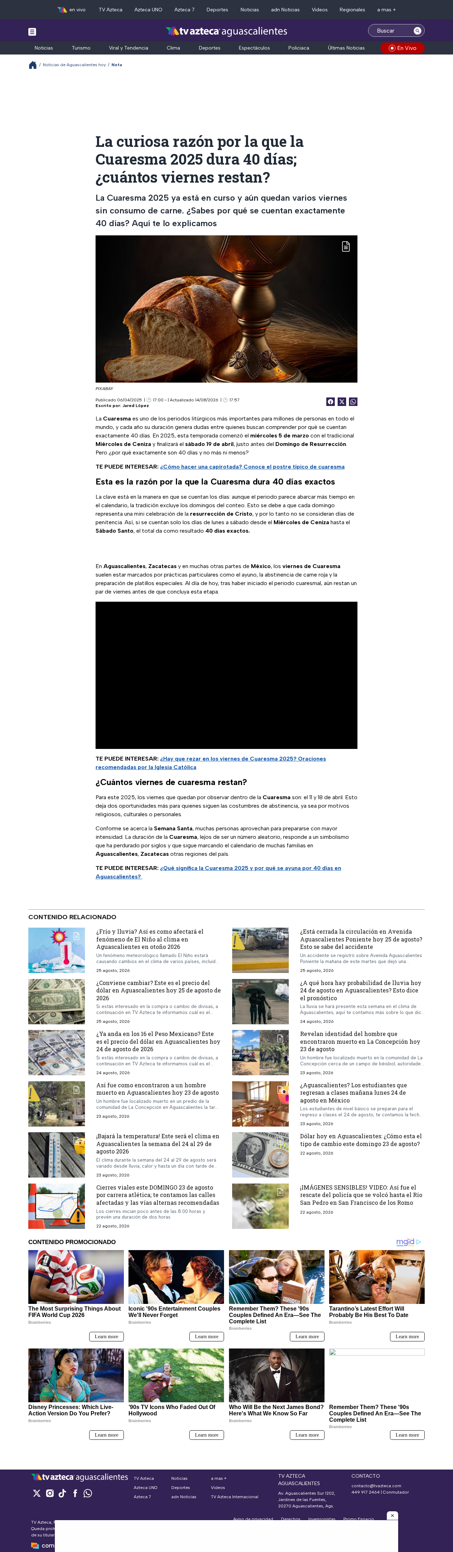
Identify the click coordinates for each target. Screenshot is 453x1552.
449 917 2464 (365, 1492)
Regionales (352, 10)
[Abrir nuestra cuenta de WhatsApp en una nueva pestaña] (88, 1493)
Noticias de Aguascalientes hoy (74, 64)
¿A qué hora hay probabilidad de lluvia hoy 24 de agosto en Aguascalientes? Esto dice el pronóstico (361, 990)
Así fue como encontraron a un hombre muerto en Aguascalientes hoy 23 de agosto (157, 1088)
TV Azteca (110, 10)
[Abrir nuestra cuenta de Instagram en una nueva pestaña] (49, 1493)
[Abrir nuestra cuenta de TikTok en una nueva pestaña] (62, 1493)
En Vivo (407, 48)
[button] (392, 1515)
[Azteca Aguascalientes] (226, 31)
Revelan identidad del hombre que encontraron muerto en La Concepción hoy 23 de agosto (360, 1041)
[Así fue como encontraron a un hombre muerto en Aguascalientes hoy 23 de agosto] (56, 1104)
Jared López (135, 405)
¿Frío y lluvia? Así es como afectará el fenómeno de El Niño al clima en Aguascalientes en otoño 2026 (149, 939)
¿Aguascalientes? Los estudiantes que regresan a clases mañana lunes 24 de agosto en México (353, 1092)
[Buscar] (418, 30)
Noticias (250, 10)
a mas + (386, 10)
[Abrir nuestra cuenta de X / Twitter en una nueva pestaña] (37, 1493)
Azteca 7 (184, 10)
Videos (320, 10)
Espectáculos (254, 48)
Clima (173, 48)
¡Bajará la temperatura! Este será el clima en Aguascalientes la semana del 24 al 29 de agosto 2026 (157, 1143)
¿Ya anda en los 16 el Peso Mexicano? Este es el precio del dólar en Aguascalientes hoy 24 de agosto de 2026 (158, 1041)
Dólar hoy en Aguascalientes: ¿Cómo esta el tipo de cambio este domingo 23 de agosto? (361, 1139)
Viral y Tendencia (128, 48)
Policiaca (298, 48)
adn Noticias (285, 10)
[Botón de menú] (32, 31)
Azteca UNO (148, 10)
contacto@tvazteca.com (376, 1485)
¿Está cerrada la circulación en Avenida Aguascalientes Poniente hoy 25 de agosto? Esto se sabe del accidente (361, 939)
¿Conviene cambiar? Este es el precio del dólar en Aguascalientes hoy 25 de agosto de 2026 (158, 990)
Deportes (217, 10)
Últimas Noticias (346, 48)
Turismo (81, 48)
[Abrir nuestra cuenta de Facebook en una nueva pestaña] (75, 1493)
